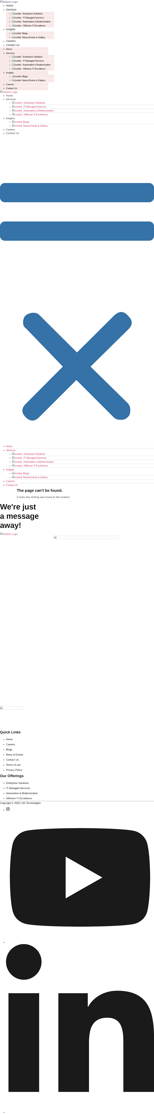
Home (9, 5)
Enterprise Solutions (32, 13)
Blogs (25, 33)
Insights (10, 29)
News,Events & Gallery (33, 37)
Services (11, 9)
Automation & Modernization (36, 21)
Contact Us (12, 45)
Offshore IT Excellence (33, 25)
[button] (77, 289)
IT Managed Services (33, 17)
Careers (11, 41)
